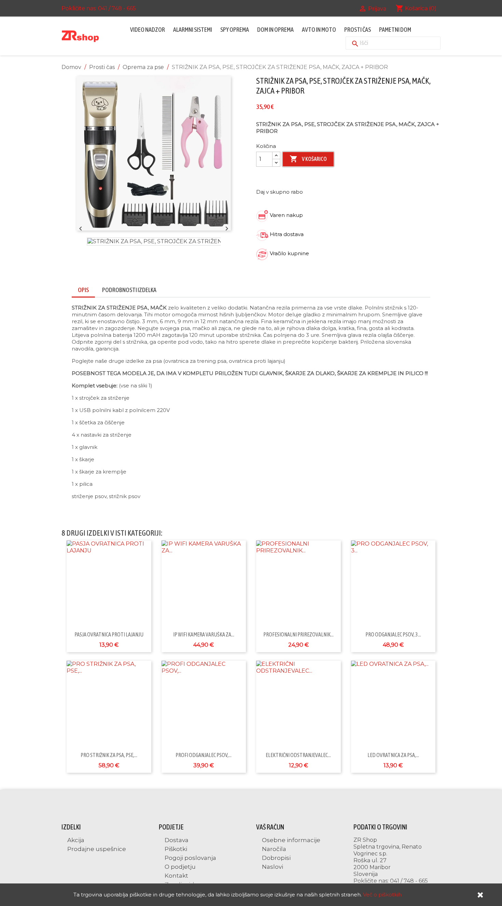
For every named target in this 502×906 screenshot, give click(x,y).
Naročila (273, 849)
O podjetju (179, 866)
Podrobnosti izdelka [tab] (129, 289)
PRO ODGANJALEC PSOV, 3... (393, 634)
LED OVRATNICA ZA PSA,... (393, 755)
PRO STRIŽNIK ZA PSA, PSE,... (109, 755)
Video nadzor (147, 29)
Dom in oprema (275, 29)
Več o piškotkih (382, 894)
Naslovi (272, 866)
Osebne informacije (290, 840)
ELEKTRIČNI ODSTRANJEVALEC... (298, 755)
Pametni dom (395, 29)
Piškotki (175, 849)
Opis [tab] (83, 289)
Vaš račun (270, 827)
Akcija (75, 840)
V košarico (308, 159)
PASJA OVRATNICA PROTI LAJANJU (108, 634)
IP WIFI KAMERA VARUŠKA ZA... (203, 634)
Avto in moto (319, 29)
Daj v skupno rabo (312, 191)
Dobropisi (276, 857)
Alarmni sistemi (192, 29)
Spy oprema (234, 29)
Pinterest (348, 191)
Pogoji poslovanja (189, 857)
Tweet (330, 191)
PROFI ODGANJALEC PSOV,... (204, 755)
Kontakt (175, 875)
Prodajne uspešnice (96, 849)
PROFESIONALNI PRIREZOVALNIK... (298, 634)
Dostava (176, 840)
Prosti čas (357, 29)
